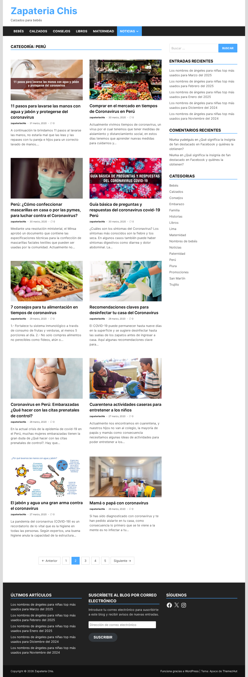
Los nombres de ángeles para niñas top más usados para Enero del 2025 (201, 94)
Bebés (19, 31)
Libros (81, 31)
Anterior (49, 561)
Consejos (61, 31)
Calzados (38, 31)
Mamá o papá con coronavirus (119, 502)
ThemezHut (230, 671)
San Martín (177, 278)
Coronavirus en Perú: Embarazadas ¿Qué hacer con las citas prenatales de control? (45, 410)
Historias (175, 216)
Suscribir (103, 637)
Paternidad (177, 253)
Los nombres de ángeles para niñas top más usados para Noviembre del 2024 (201, 116)
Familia (174, 210)
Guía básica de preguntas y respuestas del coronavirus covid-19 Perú (125, 210)
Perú (172, 260)
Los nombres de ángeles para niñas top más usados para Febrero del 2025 (201, 83)
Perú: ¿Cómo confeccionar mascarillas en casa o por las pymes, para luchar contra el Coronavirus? (46, 210)
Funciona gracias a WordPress (179, 671)
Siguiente (122, 561)
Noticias (131, 32)
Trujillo (174, 284)
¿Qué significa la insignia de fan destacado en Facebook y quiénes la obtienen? (202, 144)
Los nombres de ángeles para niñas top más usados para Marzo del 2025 (201, 73)
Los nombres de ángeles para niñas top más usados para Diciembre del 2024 (201, 105)
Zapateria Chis (44, 10)
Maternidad (103, 31)
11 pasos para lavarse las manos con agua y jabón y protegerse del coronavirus (46, 112)
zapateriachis (18, 123)
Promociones (179, 272)
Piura (173, 266)
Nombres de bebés (183, 241)
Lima (172, 229)
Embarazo (176, 204)
